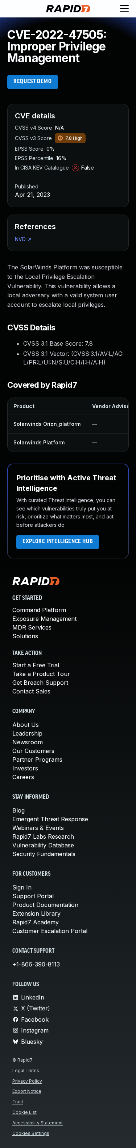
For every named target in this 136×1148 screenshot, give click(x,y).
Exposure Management (44, 618)
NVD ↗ (23, 239)
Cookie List (24, 1112)
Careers (23, 777)
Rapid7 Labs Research (43, 836)
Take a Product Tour (41, 673)
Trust (17, 1101)
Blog (18, 810)
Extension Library (36, 913)
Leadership (27, 733)
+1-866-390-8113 (36, 964)
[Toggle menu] (124, 9)
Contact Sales (31, 691)
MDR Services (31, 627)
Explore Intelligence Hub (57, 542)
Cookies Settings (30, 1133)
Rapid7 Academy (35, 922)
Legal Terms (25, 1070)
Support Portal (33, 896)
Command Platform (39, 610)
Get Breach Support (40, 682)
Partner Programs (37, 759)
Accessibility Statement (37, 1122)
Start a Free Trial (35, 665)
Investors (25, 768)
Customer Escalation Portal (49, 931)
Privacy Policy (27, 1081)
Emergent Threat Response (50, 819)
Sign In (22, 887)
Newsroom (27, 742)
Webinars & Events (38, 827)
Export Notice (26, 1091)
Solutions (25, 636)
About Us (25, 724)
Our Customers (33, 750)
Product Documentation (45, 904)
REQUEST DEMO (32, 82)
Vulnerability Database (43, 845)
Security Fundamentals (43, 854)
